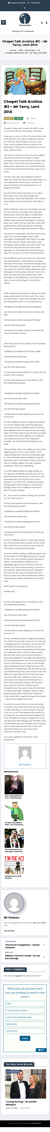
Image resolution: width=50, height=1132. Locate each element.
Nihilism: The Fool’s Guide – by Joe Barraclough (22, 957)
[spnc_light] (46, 23)
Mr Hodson (33, 118)
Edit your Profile (39, 923)
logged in (19, 976)
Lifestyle (9, 118)
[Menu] (3, 22)
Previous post (10, 941)
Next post (9, 952)
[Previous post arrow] (44, 944)
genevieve (34, 1119)
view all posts (9, 931)
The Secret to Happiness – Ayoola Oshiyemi (22, 946)
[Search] (42, 23)
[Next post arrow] (44, 956)
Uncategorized (23, 1072)
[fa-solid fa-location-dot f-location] (25, 8)
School (19, 118)
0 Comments (30, 123)
